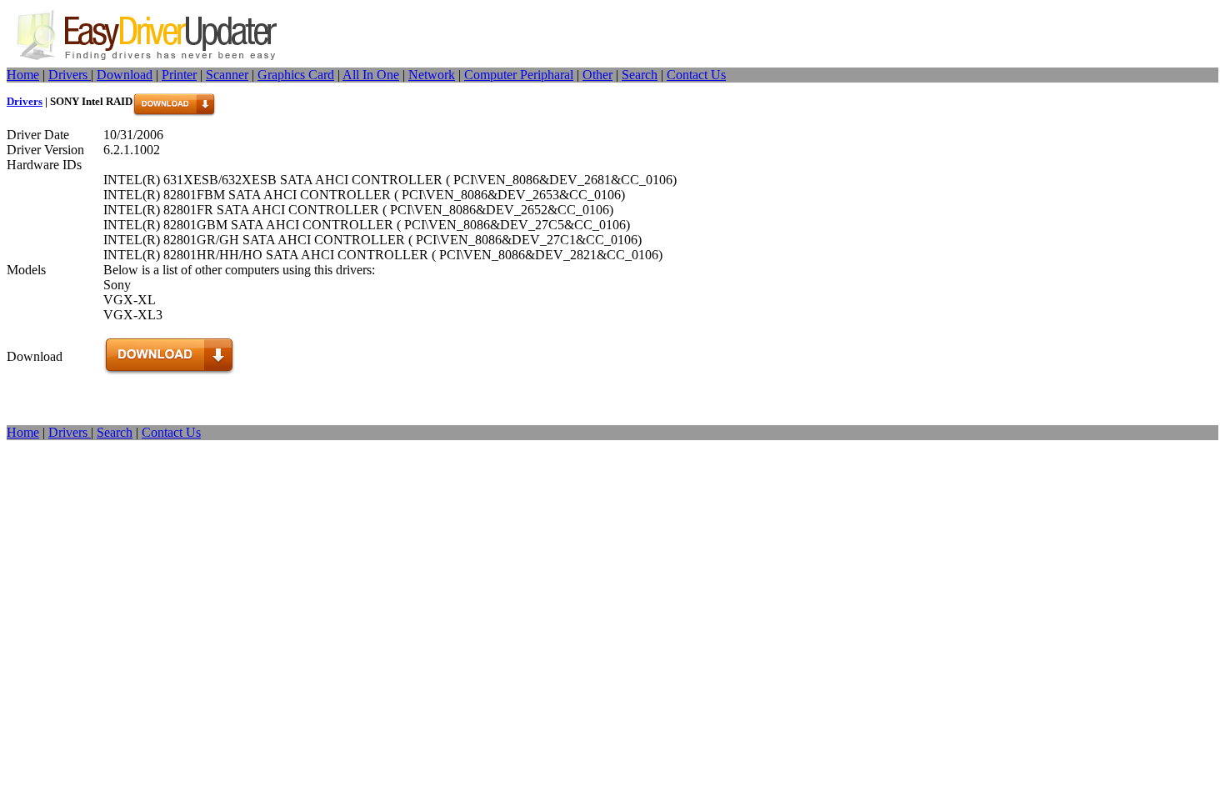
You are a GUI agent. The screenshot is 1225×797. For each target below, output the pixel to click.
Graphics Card (296, 75)
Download (124, 75)
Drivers (69, 75)
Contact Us (696, 75)
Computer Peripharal (518, 75)
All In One (370, 75)
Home (23, 75)
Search (640, 75)
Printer (179, 75)
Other (597, 75)
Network (431, 75)
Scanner (227, 75)
